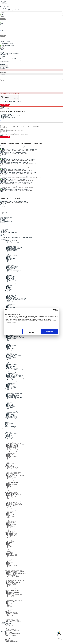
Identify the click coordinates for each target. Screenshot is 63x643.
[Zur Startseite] (1, 14)
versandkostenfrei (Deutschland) (12, 53)
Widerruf (4, 230)
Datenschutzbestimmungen (15, 101)
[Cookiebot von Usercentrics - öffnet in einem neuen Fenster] (52, 310)
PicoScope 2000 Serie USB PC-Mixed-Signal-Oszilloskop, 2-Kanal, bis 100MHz (17, 150)
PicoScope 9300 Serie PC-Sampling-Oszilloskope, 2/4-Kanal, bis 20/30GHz (16, 187)
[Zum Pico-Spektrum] (0, 120)
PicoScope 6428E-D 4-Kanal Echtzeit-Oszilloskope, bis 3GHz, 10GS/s (15, 183)
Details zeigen (53, 326)
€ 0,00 (4, 8)
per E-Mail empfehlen (4, 67)
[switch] (59, 638)
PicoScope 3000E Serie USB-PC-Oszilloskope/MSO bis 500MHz (14, 153)
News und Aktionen (6, 208)
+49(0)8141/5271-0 (4, 26)
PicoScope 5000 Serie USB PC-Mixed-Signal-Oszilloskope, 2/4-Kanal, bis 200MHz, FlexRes (20, 177)
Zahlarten (4, 231)
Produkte (4, 206)
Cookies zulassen (49, 331)
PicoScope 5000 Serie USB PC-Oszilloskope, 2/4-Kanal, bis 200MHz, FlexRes (17, 173)
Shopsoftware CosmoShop (27, 237)
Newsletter (4, 3)
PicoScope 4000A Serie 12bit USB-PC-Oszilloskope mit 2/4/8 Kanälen (15, 157)
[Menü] (61, 630)
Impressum (4, 226)
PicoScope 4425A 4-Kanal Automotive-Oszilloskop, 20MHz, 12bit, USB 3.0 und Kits (18, 167)
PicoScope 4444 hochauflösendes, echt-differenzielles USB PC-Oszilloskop (16, 160)
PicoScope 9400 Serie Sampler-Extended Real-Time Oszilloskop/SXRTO (16, 190)
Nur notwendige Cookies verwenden (31, 331)
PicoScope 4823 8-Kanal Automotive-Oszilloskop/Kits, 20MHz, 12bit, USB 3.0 (17, 170)
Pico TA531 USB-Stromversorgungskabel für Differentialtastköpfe (14, 134)
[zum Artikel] (18, 145)
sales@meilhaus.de (7, 221)
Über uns (4, 209)
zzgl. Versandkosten (15, 237)
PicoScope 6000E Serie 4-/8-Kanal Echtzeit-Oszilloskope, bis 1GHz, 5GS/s (16, 180)
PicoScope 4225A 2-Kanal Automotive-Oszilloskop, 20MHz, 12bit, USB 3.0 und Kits (18, 163)
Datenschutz (5, 229)
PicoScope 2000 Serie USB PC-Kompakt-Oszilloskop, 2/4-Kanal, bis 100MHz (17, 147)
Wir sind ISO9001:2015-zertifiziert (9, 232)
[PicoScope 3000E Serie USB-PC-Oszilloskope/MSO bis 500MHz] (13, 201)
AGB (3, 228)
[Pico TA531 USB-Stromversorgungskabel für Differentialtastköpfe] (14, 133)
